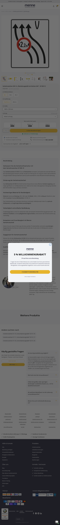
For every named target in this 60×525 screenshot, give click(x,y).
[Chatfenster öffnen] (57, 522)
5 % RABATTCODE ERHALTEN (30, 272)
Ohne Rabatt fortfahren (30, 276)
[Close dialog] (50, 244)
